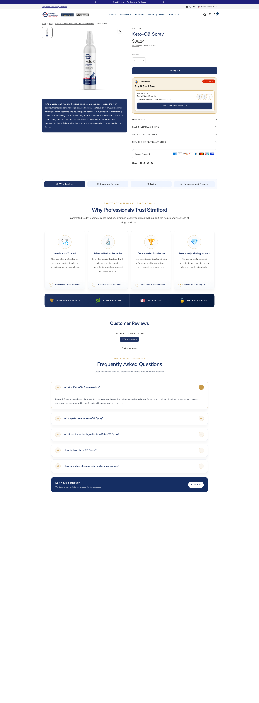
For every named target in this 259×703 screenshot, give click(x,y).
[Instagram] (190, 6)
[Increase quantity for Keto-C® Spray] (143, 60)
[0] (215, 14)
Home (44, 23)
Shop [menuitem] (111, 14)
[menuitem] (55, 6)
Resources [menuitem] (124, 14)
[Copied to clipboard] (152, 163)
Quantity (135, 54)
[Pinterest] (148, 163)
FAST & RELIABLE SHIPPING (145, 127)
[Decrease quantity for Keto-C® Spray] (134, 60)
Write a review (129, 339)
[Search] (204, 14)
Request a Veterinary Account (54, 6)
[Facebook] (187, 6)
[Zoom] (120, 31)
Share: (134, 163)
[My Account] (210, 14)
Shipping (135, 46)
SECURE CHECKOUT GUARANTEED (149, 142)
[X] (144, 163)
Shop (50, 23)
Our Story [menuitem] (139, 14)
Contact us (196, 484)
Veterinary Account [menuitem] (156, 14)
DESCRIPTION (139, 119)
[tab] (64, 184)
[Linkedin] (194, 6)
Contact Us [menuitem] (174, 14)
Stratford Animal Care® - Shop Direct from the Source (74, 23)
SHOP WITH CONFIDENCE (144, 134)
